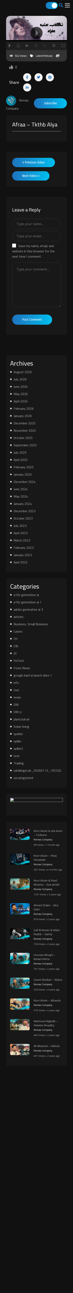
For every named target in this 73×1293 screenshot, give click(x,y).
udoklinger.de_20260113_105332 (37, 770)
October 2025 (23, 438)
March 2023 (22, 540)
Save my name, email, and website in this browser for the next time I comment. (33, 251)
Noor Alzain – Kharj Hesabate (45, 857)
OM (16, 705)
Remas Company (43, 839)
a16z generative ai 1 (28, 602)
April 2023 (21, 533)
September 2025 (25, 445)
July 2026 (20, 379)
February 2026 (24, 408)
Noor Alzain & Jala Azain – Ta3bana (48, 833)
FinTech (19, 661)
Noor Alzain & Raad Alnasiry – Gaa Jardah (46, 882)
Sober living (21, 726)
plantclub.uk (21, 719)
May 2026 (21, 394)
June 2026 (21, 386)
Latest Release (44, 55)
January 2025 (23, 474)
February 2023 (24, 548)
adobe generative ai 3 (28, 609)
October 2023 (23, 518)
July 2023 (20, 526)
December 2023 (24, 511)
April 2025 (21, 460)
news (17, 697)
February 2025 (24, 467)
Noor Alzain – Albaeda (47, 1000)
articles (19, 617)
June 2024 (21, 489)
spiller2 (18, 748)
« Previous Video (33, 162)
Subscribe (50, 103)
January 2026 (23, 416)
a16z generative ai (26, 595)
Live (16, 690)
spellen (18, 734)
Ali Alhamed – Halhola (47, 1046)
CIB (16, 646)
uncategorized (23, 778)
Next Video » (30, 176)
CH (15, 639)
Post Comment (32, 319)
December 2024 (24, 482)
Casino (18, 631)
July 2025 (20, 452)
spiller (17, 741)
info (16, 683)
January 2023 (23, 555)
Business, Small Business (31, 624)
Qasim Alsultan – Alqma (48, 979)
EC (15, 653)
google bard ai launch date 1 (33, 675)
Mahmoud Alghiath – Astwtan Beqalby (46, 1023)
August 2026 (23, 372)
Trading (19, 763)
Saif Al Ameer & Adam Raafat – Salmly (47, 932)
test (17, 756)
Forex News (22, 668)
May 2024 (21, 496)
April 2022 (21, 562)
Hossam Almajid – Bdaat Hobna (44, 957)
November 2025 (25, 430)
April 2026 (21, 401)
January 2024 (23, 504)
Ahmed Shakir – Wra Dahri (46, 907)
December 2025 (24, 423)
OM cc (18, 712)
